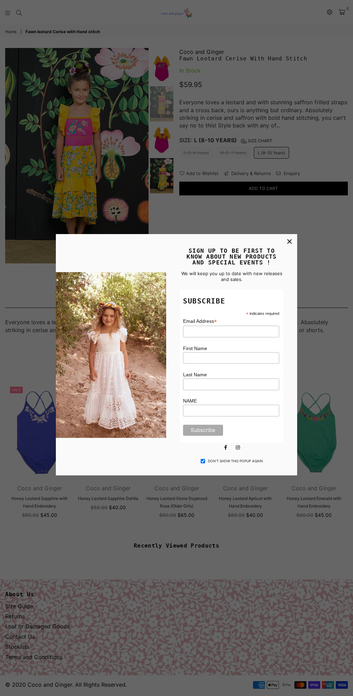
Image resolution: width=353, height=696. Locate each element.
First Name (195, 348)
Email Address (200, 321)
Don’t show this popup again (235, 461)
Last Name (195, 374)
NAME (190, 401)
